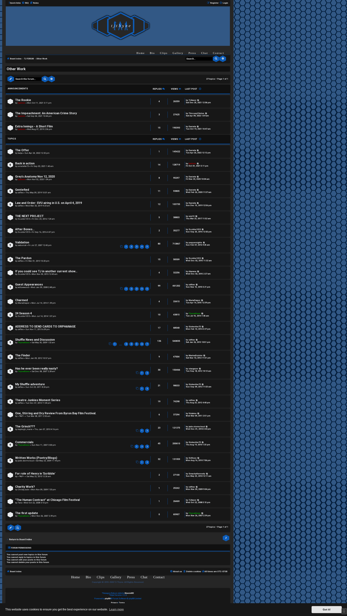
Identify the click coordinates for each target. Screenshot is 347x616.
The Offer (22, 150)
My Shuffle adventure (30, 384)
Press (192, 53)
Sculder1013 (24, 219)
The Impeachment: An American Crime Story (46, 113)
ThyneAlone (194, 313)
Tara (20, 503)
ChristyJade (23, 489)
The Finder (22, 355)
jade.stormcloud (197, 426)
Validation (22, 242)
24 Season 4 (23, 313)
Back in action (25, 163)
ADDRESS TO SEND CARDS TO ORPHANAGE (45, 326)
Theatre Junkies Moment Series (37, 400)
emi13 (191, 216)
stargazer (193, 369)
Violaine (192, 413)
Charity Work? (25, 486)
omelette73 (23, 166)
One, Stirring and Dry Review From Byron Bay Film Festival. (55, 413)
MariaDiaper (23, 303)
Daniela (192, 126)
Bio (152, 53)
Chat (204, 53)
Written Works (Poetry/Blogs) (36, 458)
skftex (20, 192)
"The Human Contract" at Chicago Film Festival (47, 500)
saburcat (22, 245)
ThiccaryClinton (196, 113)
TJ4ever (192, 100)
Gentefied (22, 189)
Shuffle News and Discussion (35, 339)
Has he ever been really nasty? (36, 368)
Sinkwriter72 (195, 327)
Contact (218, 53)
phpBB (108, 599)
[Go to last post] (198, 100)
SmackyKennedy (197, 474)
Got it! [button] (327, 609)
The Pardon (23, 258)
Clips (164, 53)
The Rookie (23, 100)
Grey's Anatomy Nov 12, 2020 (35, 176)
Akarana (192, 271)
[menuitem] (25, 3)
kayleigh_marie (25, 429)
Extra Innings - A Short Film (34, 126)
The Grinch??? (25, 426)
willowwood (23, 287)
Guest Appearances (29, 284)
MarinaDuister (195, 355)
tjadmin (21, 103)
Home (140, 53)
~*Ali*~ (21, 416)
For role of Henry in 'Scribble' (35, 473)
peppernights (195, 242)
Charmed (21, 300)
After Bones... (25, 229)
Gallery (178, 53)
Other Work (16, 69)
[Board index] (121, 26)
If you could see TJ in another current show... (46, 271)
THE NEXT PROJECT (29, 216)
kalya (20, 153)
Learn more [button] (116, 609)
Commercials (24, 442)
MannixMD (129, 593)
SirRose (192, 458)
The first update (26, 513)
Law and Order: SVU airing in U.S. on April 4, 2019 (48, 203)
